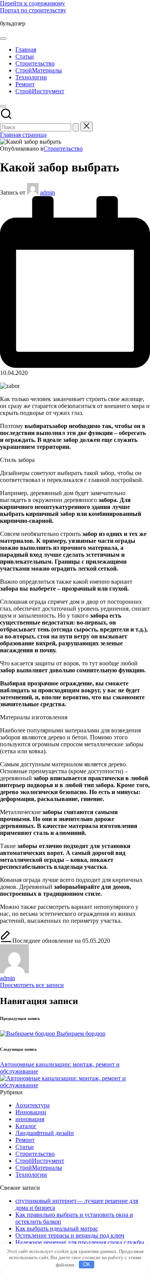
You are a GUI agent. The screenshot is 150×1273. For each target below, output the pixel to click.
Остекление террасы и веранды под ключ (69, 1235)
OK (86, 1264)
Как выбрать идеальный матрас (56, 1228)
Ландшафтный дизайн (44, 1133)
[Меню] (3, 38)
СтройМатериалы (38, 1167)
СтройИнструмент (39, 1160)
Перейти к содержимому (32, 3)
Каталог (26, 1126)
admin (7, 978)
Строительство (63, 148)
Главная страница (23, 134)
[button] (76, 127)
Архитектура (32, 1105)
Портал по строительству (33, 10)
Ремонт (25, 1140)
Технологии (31, 1174)
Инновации (30, 1112)
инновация (29, 1119)
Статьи (24, 1147)
